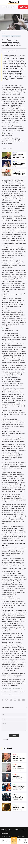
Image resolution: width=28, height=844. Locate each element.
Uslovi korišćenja (4, 833)
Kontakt (23, 829)
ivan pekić (22, 691)
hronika (4, 33)
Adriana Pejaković (6, 691)
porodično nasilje (6, 694)
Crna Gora (15, 691)
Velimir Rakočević (17, 694)
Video (19, 842)
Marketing (17, 829)
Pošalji (14, 735)
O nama (10, 829)
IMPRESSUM (4, 829)
